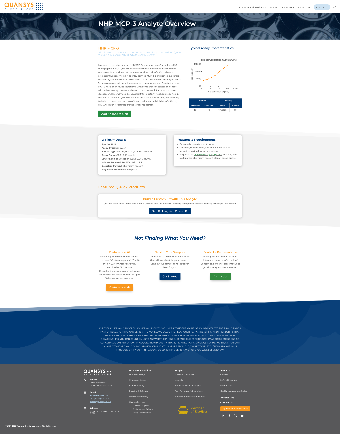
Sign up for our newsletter (235, 408)
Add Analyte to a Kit (114, 113)
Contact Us (304, 7)
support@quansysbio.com (100, 402)
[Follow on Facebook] (229, 415)
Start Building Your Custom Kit (170, 211)
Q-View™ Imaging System (208, 154)
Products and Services (251, 7)
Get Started (170, 276)
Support (274, 7)
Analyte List (322, 7)
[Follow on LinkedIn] (223, 415)
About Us (287, 7)
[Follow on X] (235, 415)
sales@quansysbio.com (99, 398)
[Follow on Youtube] (242, 415)
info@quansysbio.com (99, 395)
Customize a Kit (119, 287)
